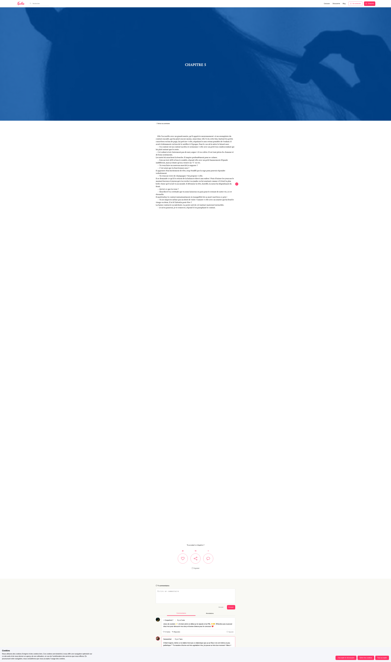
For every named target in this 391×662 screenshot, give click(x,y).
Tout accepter (382, 658)
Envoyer (231, 607)
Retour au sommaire (163, 123)
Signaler (196, 568)
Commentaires (181, 613)
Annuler (221, 607)
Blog (344, 3)
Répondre (176, 632)
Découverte (336, 3)
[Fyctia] (21, 3)
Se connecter (357, 3)
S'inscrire (371, 3)
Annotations (210, 613)
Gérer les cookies (366, 658)
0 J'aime (167, 632)
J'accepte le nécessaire (346, 658)
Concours (327, 3)
